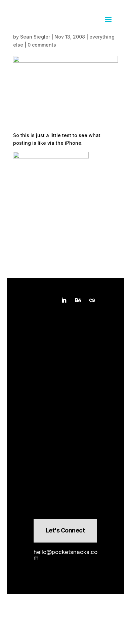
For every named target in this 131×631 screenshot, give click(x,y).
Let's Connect (65, 530)
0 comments (42, 45)
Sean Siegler (35, 37)
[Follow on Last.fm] (92, 300)
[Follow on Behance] (78, 300)
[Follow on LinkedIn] (63, 300)
